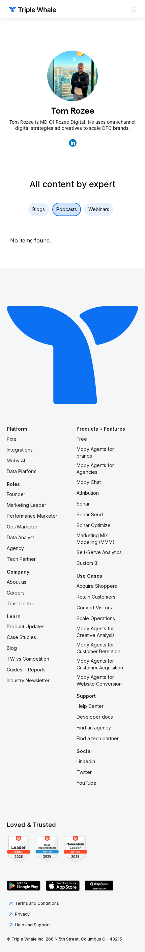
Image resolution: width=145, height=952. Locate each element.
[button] (134, 9)
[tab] (38, 209)
